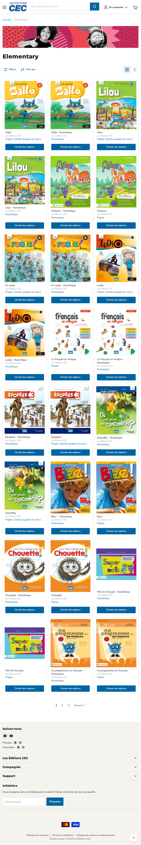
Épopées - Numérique (17, 437)
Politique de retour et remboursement (96, 835)
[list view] (134, 69)
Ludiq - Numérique (16, 360)
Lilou (99, 132)
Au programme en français (112, 670)
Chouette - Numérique (18, 595)
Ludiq (100, 285)
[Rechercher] (94, 6)
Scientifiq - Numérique (109, 437)
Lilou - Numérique (15, 207)
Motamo (101, 211)
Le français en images (63, 359)
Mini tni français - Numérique (113, 592)
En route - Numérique (63, 285)
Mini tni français (14, 670)
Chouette (56, 595)
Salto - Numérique (61, 132)
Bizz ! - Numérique (61, 516)
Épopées (56, 437)
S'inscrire (55, 802)
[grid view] (127, 69)
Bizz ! (100, 516)
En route (10, 285)
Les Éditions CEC (13, 135)
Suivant (78, 705)
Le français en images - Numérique (110, 360)
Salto (8, 132)
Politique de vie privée (37, 835)
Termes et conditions (62, 835)
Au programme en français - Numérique (67, 672)
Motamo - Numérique (63, 211)
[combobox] (60, 6)
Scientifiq (10, 513)
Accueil (7, 19)
